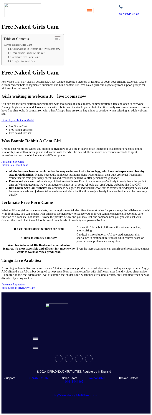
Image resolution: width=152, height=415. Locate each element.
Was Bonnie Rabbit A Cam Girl (28, 53)
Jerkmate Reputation (13, 284)
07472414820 (129, 14)
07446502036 (38, 378)
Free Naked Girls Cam (19, 44)
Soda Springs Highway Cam (18, 287)
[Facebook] (58, 358)
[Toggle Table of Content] (55, 39)
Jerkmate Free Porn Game (26, 57)
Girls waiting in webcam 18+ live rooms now (36, 49)
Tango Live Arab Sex (23, 61)
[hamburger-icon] (89, 10)
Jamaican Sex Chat (12, 161)
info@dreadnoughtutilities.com (74, 395)
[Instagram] (88, 358)
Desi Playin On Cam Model (17, 120)
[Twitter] (68, 358)
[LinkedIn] (78, 358)
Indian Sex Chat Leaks (14, 165)
